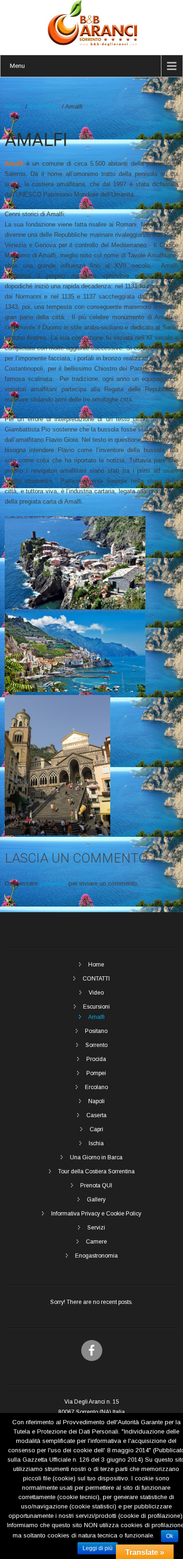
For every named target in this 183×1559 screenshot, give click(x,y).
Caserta (96, 1115)
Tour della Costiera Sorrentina (96, 1171)
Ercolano (96, 1087)
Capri (96, 1129)
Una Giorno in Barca (96, 1157)
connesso (53, 883)
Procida (96, 1059)
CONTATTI (96, 978)
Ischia (96, 1143)
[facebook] (91, 1350)
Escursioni (43, 106)
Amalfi (96, 1017)
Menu (17, 65)
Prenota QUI (96, 1185)
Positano (96, 1031)
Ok (169, 1536)
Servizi (96, 1227)
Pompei (96, 1073)
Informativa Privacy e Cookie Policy (96, 1213)
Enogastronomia (96, 1255)
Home (13, 106)
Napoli (96, 1101)
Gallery (96, 1199)
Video (96, 992)
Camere (96, 1241)
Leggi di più (98, 1548)
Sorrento (96, 1045)
